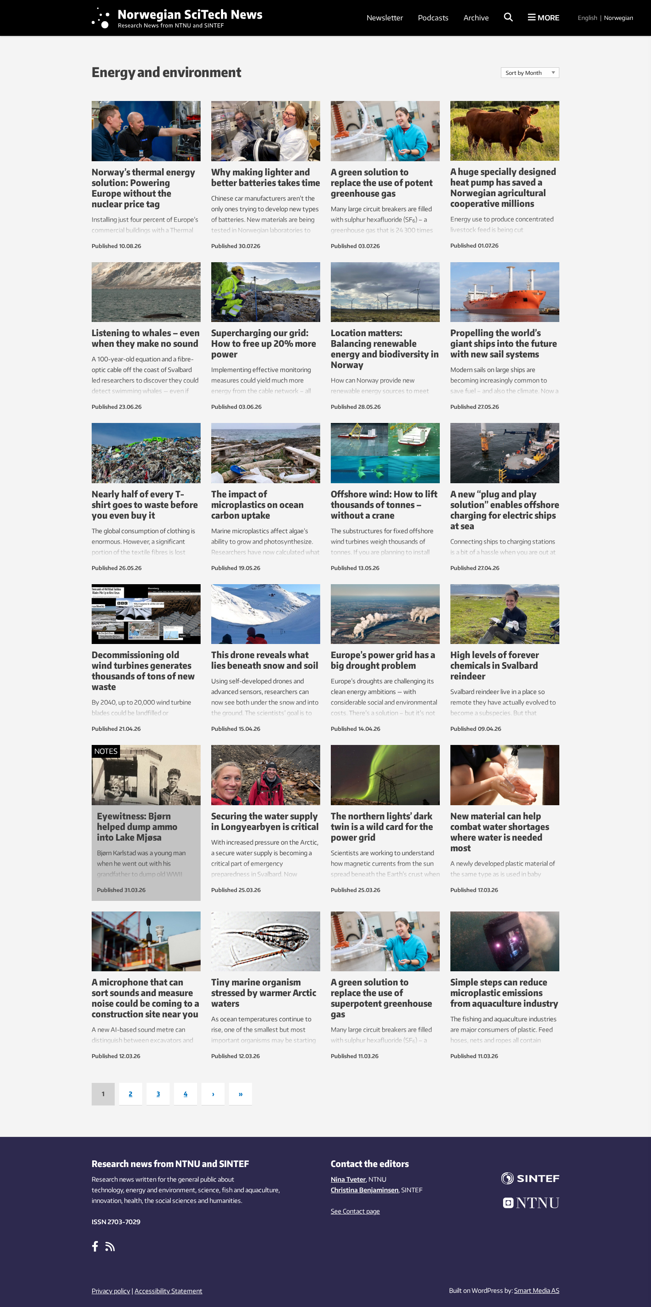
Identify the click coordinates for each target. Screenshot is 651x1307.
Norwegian (618, 17)
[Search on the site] (508, 17)
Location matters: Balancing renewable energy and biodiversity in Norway (385, 348)
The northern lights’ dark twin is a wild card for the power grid (382, 826)
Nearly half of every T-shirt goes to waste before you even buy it (145, 504)
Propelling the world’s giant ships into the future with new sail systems (503, 343)
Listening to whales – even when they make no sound (146, 338)
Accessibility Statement (168, 1291)
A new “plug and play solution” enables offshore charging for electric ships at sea (504, 509)
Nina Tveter (348, 1179)
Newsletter (385, 17)
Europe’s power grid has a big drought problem (383, 660)
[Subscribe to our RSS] (110, 1246)
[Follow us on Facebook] (95, 1246)
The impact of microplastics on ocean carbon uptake (257, 504)
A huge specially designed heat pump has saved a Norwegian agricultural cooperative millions (503, 187)
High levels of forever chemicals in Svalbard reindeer (494, 665)
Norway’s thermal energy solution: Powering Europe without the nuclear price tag (143, 187)
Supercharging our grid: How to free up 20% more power (263, 343)
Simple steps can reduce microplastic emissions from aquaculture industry (504, 992)
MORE (547, 17)
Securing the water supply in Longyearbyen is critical (265, 821)
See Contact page (355, 1211)
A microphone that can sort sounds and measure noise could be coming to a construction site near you (145, 997)
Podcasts (433, 17)
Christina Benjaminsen (365, 1190)
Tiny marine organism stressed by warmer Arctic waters (263, 992)
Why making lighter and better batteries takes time (265, 177)
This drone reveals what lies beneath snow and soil (264, 660)
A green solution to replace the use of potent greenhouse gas (382, 182)
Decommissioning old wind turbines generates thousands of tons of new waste (143, 670)
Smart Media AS (536, 1290)
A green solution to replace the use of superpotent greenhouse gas (381, 997)
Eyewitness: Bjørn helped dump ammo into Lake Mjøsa (137, 826)
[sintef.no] (524, 1179)
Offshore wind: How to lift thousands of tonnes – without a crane (384, 504)
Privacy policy (111, 1291)
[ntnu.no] (524, 1204)
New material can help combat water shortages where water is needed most (499, 831)
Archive (476, 17)
